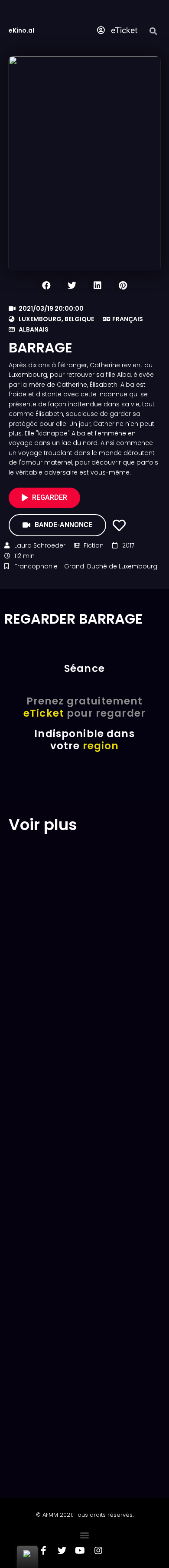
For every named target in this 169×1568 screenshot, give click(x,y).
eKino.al (21, 30)
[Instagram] (98, 1550)
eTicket (123, 30)
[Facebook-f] (43, 1550)
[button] (85, 1535)
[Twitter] (62, 1550)
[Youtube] (80, 1550)
